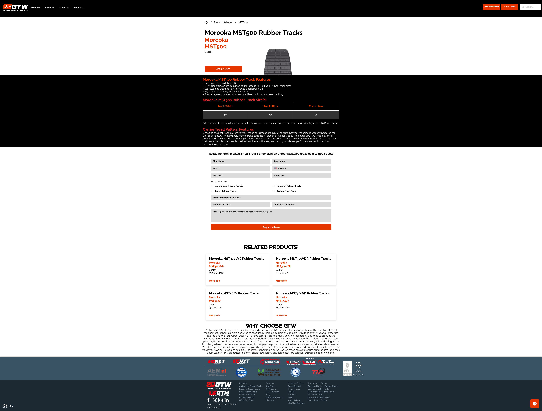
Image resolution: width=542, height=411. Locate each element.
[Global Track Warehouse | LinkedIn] (227, 400)
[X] (214, 400)
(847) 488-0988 (248, 153)
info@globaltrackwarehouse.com (292, 153)
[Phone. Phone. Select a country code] (276, 168)
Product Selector (223, 22)
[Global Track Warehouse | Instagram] (220, 400)
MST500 (243, 22)
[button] (8, 406)
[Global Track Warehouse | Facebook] (208, 400)
